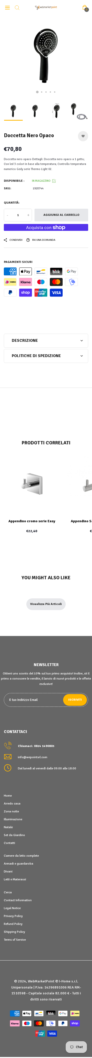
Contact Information (18, 900)
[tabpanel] (46, 57)
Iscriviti (75, 700)
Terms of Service (15, 940)
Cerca (8, 892)
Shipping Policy (14, 932)
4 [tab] (50, 92)
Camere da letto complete (21, 856)
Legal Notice (12, 908)
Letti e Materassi (15, 879)
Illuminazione (13, 819)
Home (8, 796)
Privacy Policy (13, 916)
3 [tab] (46, 92)
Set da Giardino (14, 835)
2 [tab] (41, 92)
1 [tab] (37, 92)
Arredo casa (12, 803)
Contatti (9, 843)
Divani (8, 871)
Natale (8, 827)
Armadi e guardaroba (18, 864)
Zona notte (11, 811)
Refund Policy (13, 924)
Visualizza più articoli (46, 604)
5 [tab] (54, 92)
